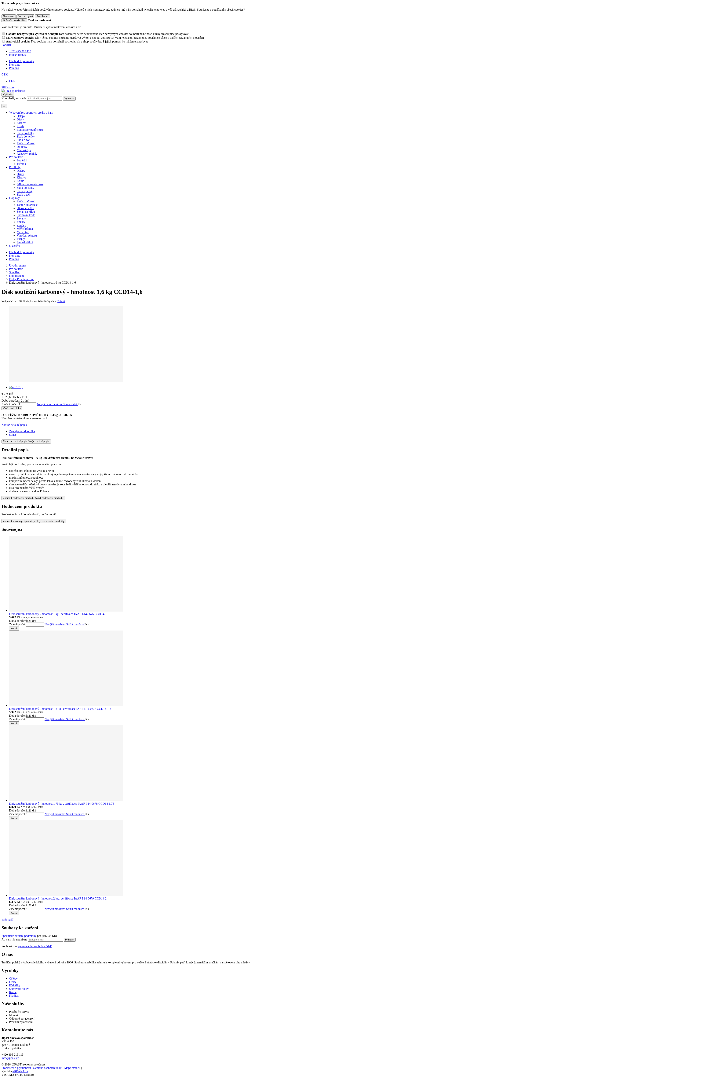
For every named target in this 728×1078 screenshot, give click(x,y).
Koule (20, 126)
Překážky (14, 985)
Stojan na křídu (26, 211)
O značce (14, 245)
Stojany (21, 218)
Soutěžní (22, 160)
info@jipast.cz (10, 1058)
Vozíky (21, 221)
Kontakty (14, 64)
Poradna (14, 68)
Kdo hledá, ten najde (14, 98)
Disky (20, 119)
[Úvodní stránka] (13, 90)
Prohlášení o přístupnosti (16, 1067)
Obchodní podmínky (21, 61)
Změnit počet (9, 404)
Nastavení (8, 16)
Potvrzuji (7, 44)
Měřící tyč (23, 232)
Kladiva (21, 122)
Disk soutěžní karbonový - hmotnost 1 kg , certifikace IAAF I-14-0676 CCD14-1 (58, 614)
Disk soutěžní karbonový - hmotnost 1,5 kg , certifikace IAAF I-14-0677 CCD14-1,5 (60, 708)
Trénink (21, 163)
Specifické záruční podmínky (19, 935)
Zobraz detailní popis (14, 424)
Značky (21, 225)
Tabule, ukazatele (27, 204)
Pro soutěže (16, 157)
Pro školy (14, 167)
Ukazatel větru (25, 208)
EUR (12, 81)
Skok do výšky (26, 136)
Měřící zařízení (26, 143)
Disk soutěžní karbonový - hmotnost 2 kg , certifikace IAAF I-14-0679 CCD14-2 (58, 898)
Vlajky (21, 239)
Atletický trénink (27, 153)
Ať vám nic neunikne (15, 939)
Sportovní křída (26, 215)
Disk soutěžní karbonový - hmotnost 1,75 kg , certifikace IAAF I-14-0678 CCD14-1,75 (61, 803)
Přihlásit (69, 939)
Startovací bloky (19, 988)
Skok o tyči (23, 140)
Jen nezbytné (25, 16)
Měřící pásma (25, 228)
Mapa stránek (72, 1067)
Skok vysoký (24, 191)
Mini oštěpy (24, 150)
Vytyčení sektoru (27, 235)
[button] (5, 74)
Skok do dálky (25, 133)
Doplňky (22, 146)
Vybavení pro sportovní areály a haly (31, 112)
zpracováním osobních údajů (35, 946)
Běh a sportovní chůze (30, 129)
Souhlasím (42, 16)
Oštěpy (21, 116)
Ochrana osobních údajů (47, 1067)
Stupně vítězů (25, 242)
